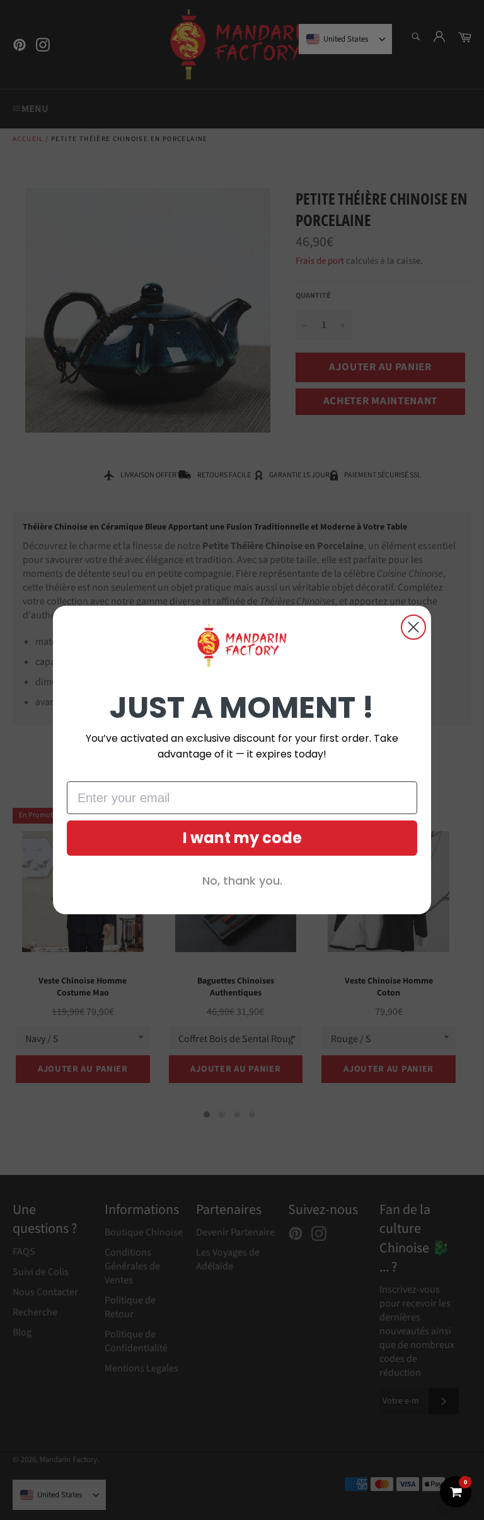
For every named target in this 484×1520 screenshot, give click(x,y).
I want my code (242, 837)
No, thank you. (242, 880)
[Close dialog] (413, 627)
